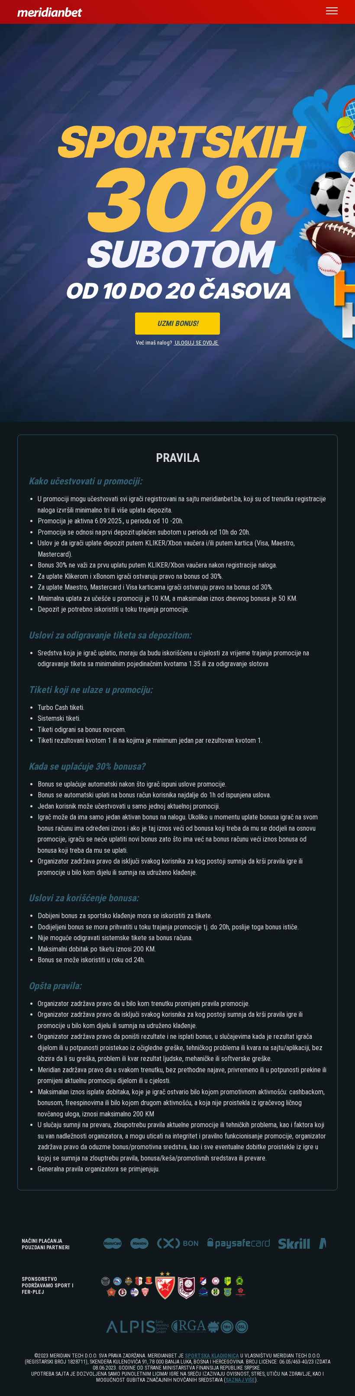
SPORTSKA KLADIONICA (212, 1356)
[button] (332, 12)
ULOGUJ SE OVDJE (197, 342)
